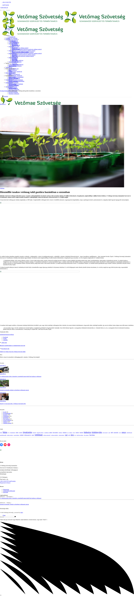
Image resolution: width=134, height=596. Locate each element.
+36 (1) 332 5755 (4, 481)
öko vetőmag (86, 435)
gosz (50, 432)
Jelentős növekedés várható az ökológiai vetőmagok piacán (14, 390)
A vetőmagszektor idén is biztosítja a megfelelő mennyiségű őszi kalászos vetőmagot (20, 376)
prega (120, 432)
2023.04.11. (3, 104)
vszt (66, 435)
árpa (72, 435)
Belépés (8, 10)
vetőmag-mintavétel (46, 435)
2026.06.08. (3, 392)
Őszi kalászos (6, 419)
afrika (1, 432)
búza (5, 432)
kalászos (70, 432)
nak (112, 432)
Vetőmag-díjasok (7, 423)
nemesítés (116, 432)
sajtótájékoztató (129, 432)
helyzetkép (55, 432)
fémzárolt (34, 432)
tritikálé (22, 435)
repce (124, 432)
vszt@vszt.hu (12, 481)
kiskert (4, 334)
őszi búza (92, 435)
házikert (65, 432)
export (20, 432)
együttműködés (12, 432)
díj (8, 432)
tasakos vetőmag (10, 435)
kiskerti (81, 432)
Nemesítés (5, 417)
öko (75, 435)
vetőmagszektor (61, 435)
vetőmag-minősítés (54, 435)
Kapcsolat (5, 492)
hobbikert (60, 432)
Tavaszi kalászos (7, 420)
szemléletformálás (3, 435)
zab (69, 435)
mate (109, 432)
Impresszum (6, 489)
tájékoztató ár (27, 435)
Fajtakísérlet (6, 416)
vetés (32, 435)
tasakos (8, 334)
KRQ (21, 512)
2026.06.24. (3, 379)
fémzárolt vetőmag (40, 432)
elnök (17, 432)
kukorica (87, 432)
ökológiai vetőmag (80, 435)
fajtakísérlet (27, 432)
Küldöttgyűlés (97, 432)
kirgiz (74, 432)
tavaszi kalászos (16, 435)
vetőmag (12, 334)
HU (1, 10)
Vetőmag (6, 91)
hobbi (1, 334)
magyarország (105, 432)
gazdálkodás (46, 432)
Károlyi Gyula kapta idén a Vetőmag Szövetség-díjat (13, 403)
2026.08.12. (3, 365)
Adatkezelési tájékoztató (9, 491)
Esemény (5, 414)
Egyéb (4, 412)
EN (3, 10)
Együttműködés (7, 413)
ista (68, 432)
